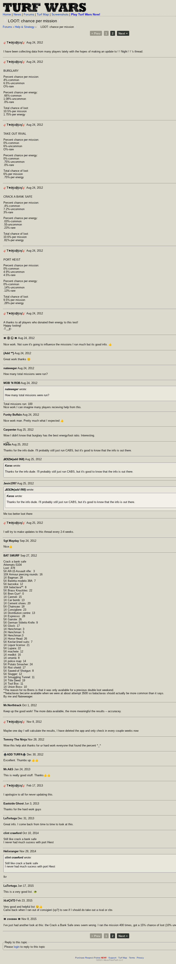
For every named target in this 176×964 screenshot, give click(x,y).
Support (112, 958)
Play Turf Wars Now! (85, 14)
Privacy (140, 958)
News (17, 14)
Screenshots (60, 14)
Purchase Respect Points (90, 958)
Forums (29, 14)
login (17, 946)
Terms (132, 958)
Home (7, 14)
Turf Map (43, 14)
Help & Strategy (25, 26)
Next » (123, 33)
